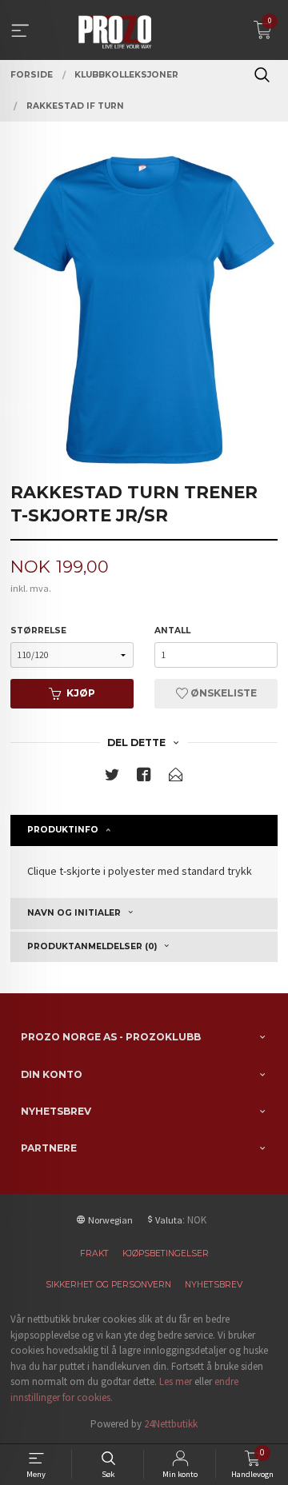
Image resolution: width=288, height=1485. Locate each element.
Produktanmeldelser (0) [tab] (92, 946)
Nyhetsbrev (213, 1284)
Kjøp (80, 693)
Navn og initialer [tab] (74, 913)
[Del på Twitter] (112, 777)
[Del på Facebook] (144, 777)
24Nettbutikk (171, 1424)
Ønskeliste (222, 693)
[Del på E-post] (176, 777)
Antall (172, 630)
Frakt (94, 1253)
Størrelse (38, 630)
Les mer (175, 1381)
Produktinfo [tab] (62, 829)
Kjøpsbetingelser (165, 1253)
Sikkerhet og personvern (108, 1284)
